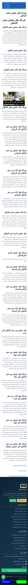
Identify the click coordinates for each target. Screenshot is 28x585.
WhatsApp (6, 581)
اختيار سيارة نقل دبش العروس (18, 543)
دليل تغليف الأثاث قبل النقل (19, 537)
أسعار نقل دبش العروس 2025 (18, 535)
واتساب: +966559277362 (19, 561)
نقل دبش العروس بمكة (20, 511)
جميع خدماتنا (22, 545)
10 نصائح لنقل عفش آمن (19, 540)
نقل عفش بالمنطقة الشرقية (19, 527)
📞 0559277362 (21, 500)
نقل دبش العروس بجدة (20, 508)
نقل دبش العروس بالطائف (19, 513)
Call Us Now (20, 581)
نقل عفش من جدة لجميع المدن (18, 516)
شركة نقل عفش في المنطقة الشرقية (18, 475)
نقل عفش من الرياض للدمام (18, 521)
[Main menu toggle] (3, 5)
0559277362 (22, 559)
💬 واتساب (12, 500)
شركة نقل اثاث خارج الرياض (20, 465)
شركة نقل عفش (23, 470)
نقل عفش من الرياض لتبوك (19, 519)
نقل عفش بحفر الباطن (20, 524)
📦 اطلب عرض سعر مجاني (14, 570)
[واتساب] (3, 577)
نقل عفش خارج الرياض (20, 548)
